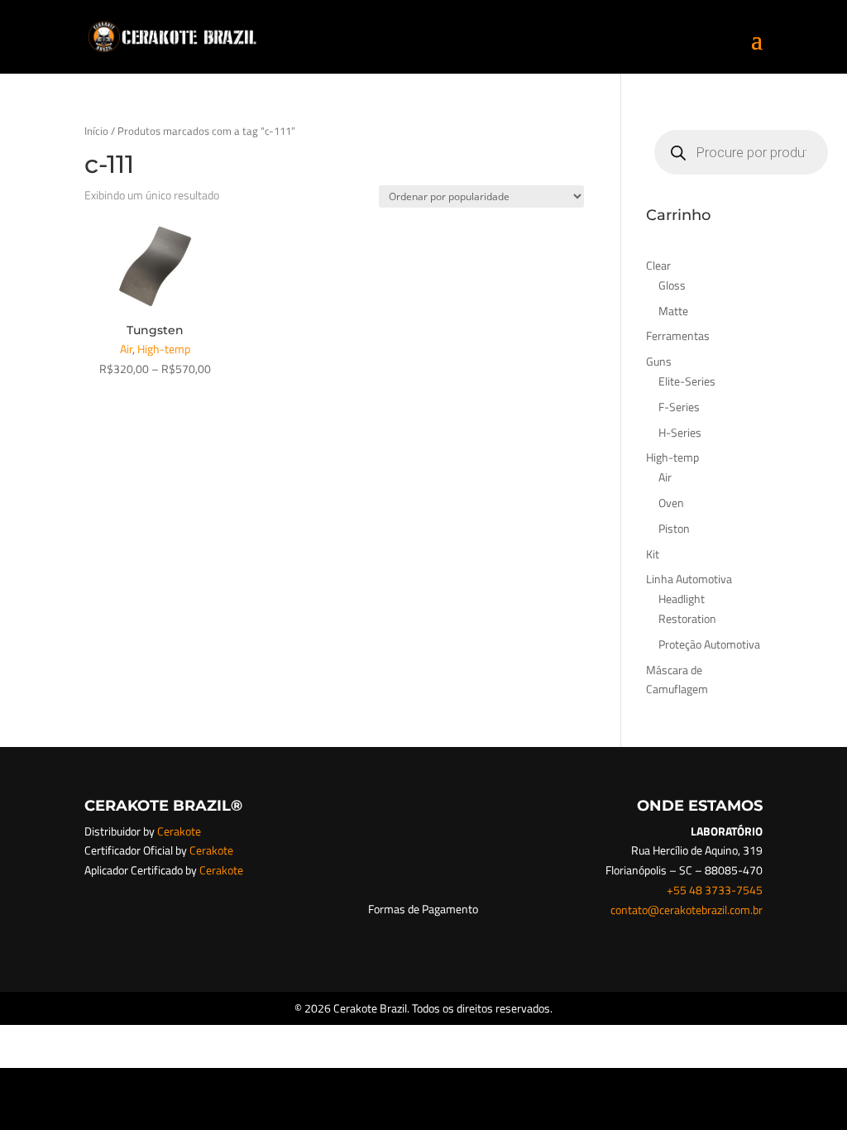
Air (126, 348)
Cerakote (179, 831)
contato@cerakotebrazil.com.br (686, 909)
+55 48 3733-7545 (715, 889)
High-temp (163, 348)
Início (96, 130)
